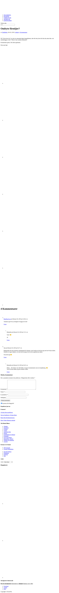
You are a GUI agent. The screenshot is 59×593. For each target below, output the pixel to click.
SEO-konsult (7, 447)
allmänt (17, 32)
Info (5, 456)
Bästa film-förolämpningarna (8, 417)
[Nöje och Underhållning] (31, 577)
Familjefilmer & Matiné (9, 434)
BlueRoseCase (7, 319)
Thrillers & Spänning (9, 440)
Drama (5, 433)
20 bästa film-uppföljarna (7, 412)
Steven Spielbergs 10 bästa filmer (9, 415)
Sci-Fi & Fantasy (8, 437)
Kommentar (4, 389)
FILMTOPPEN (7, 451)
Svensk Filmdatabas (8, 449)
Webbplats (3, 397)
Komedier (6, 436)
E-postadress (4, 394)
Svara (5, 324)
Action (5, 430)
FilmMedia (4, 32)
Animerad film (7, 432)
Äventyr (6, 441)
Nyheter (6, 429)
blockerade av (17, 583)
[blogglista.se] (31, 503)
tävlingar (6, 454)
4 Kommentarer (23, 32)
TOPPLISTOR (7, 17)
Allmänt (6, 426)
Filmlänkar (6, 453)
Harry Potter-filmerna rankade (8, 420)
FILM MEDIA (7, 15)
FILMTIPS (6, 16)
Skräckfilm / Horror (8, 439)
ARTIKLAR (7, 19)
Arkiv (2, 462)
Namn (3, 392)
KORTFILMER (8, 20)
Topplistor (6, 427)
